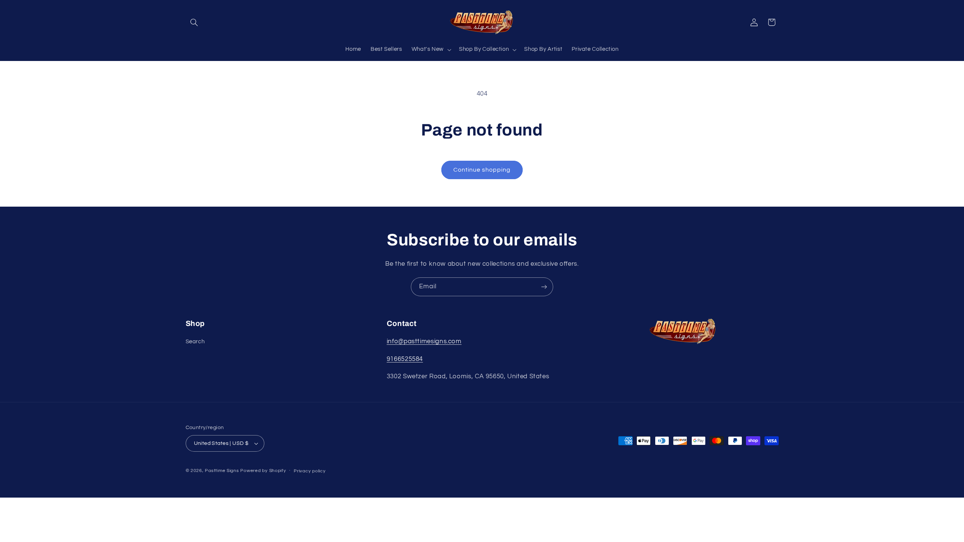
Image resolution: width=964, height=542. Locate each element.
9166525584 (405, 359)
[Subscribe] (544, 286)
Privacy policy (309, 471)
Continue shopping (482, 170)
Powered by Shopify (263, 471)
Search (195, 341)
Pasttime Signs (222, 471)
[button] (194, 22)
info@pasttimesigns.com (424, 341)
